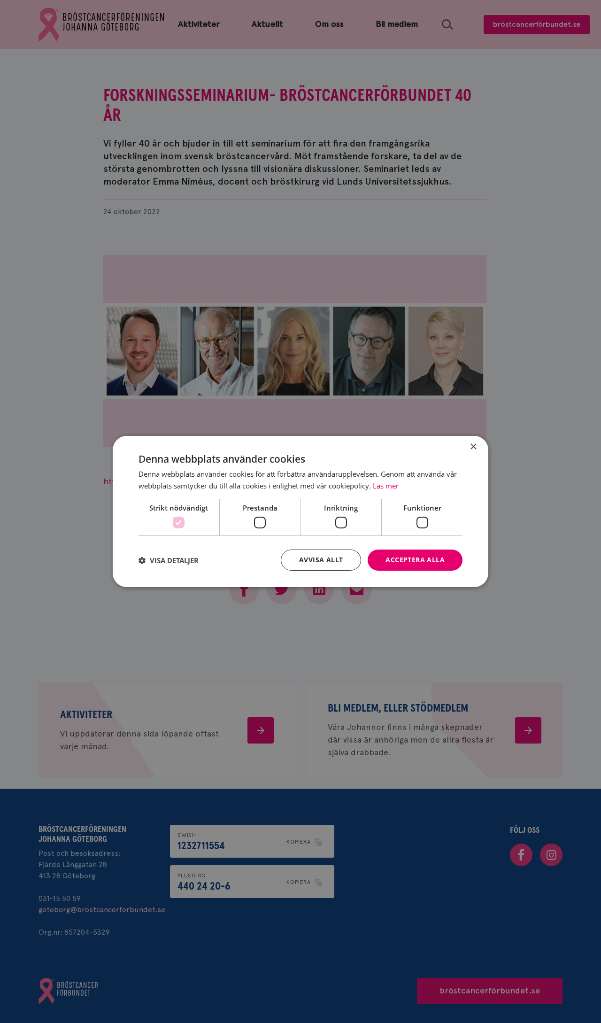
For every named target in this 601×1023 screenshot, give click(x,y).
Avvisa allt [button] (321, 559)
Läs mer (386, 485)
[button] (169, 560)
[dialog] (300, 511)
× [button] (473, 446)
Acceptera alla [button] (415, 559)
